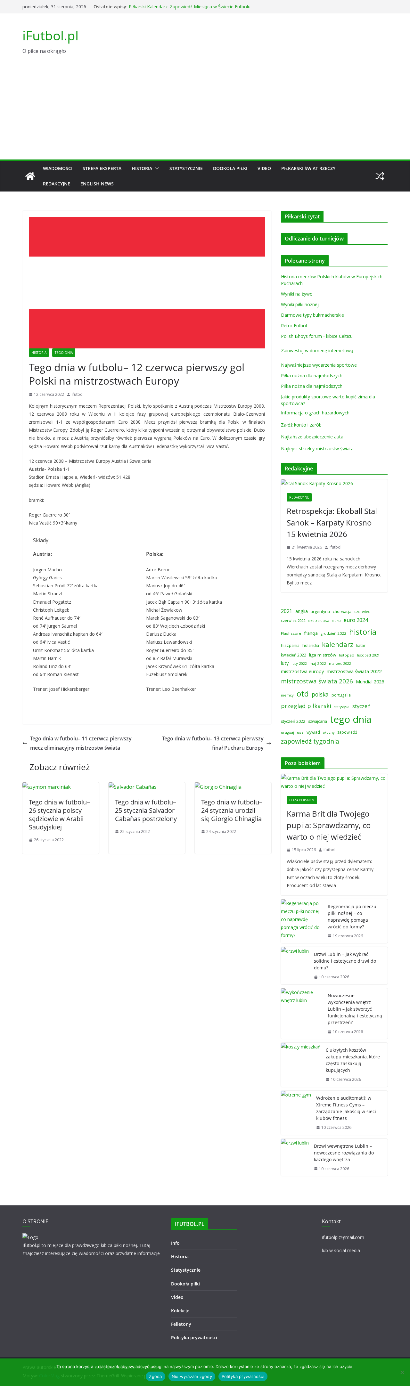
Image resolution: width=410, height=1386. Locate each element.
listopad (346, 655)
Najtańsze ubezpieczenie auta (312, 437)
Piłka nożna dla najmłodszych (311, 375)
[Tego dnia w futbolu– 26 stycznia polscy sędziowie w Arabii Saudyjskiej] (46, 786)
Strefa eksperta (102, 168)
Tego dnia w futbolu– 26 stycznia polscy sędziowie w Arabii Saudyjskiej (59, 814)
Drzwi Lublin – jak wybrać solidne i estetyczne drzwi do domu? (345, 961)
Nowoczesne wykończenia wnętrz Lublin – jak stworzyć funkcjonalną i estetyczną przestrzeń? (355, 1008)
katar (360, 645)
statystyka (341, 707)
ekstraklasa (318, 620)
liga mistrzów (322, 655)
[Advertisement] (205, 111)
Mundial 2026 (370, 681)
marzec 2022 (340, 663)
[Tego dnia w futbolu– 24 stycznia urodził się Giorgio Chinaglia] (218, 786)
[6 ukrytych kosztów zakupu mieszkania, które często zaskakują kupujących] (301, 1065)
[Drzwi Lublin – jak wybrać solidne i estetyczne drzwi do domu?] (295, 965)
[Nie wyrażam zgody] (402, 1372)
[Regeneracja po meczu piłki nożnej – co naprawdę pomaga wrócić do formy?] (302, 921)
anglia (301, 611)
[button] (155, 168)
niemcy (287, 695)
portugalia (341, 695)
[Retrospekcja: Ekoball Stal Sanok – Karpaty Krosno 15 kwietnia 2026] (334, 483)
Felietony (181, 1324)
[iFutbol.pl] (30, 176)
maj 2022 (317, 663)
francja (311, 633)
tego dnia (351, 719)
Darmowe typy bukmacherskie (312, 315)
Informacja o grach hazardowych (315, 413)
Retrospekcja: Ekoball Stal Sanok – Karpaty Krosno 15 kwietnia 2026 (332, 522)
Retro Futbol (294, 325)
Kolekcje (180, 1311)
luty (285, 663)
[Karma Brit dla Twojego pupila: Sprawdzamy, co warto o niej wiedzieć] (334, 782)
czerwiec (362, 611)
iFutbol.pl (50, 35)
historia (362, 632)
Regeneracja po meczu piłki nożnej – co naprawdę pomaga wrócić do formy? (352, 916)
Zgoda (155, 1376)
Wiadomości (57, 168)
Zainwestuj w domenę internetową (317, 350)
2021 (286, 611)
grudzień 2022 (333, 633)
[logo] (30, 1237)
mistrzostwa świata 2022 (354, 671)
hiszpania (290, 645)
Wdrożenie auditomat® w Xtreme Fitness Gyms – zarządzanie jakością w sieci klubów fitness (346, 1108)
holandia (310, 645)
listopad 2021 (368, 655)
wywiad (313, 732)
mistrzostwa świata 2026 (317, 681)
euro (336, 620)
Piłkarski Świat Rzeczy (308, 168)
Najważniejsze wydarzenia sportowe (319, 365)
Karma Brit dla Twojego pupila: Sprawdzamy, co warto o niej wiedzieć (329, 825)
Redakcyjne (56, 184)
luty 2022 (299, 663)
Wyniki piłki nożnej (300, 304)
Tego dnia (64, 352)
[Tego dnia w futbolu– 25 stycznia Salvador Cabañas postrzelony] (133, 786)
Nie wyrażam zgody (192, 1376)
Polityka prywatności (194, 1337)
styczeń (361, 706)
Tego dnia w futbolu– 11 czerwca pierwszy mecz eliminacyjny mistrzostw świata (81, 743)
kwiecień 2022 (293, 655)
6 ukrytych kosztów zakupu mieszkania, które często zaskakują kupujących (353, 1060)
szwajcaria (317, 721)
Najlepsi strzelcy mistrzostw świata (317, 448)
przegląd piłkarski (306, 706)
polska (320, 694)
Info (175, 1243)
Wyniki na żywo (297, 294)
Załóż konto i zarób (301, 425)
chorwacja (342, 611)
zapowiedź (347, 732)
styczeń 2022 (293, 721)
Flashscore (291, 633)
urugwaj (287, 732)
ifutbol (78, 394)
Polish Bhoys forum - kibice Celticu (317, 336)
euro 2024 (356, 620)
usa (300, 732)
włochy (328, 732)
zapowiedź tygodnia (310, 741)
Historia (142, 168)
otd (303, 693)
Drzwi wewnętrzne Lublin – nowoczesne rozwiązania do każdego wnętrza (344, 1152)
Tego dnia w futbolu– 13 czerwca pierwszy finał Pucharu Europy (213, 743)
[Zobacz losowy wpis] (380, 176)
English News (97, 184)
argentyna (320, 611)
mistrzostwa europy (302, 671)
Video (264, 168)
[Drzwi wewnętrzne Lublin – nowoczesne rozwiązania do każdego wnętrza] (295, 1157)
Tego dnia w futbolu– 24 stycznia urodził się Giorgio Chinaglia (231, 810)
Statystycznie (186, 168)
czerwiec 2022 (293, 620)
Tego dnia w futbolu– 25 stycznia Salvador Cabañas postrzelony (146, 810)
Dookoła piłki (230, 168)
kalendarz (337, 644)
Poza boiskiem (302, 800)
